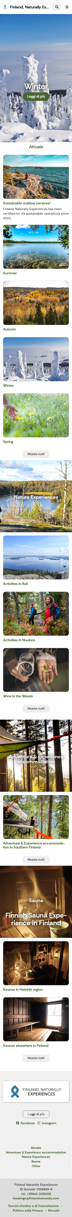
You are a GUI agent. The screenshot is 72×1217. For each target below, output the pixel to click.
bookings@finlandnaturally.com (36, 1198)
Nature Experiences (36, 1157)
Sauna (35, 1161)
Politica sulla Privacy (28, 1210)
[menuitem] (57, 7)
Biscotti (53, 1210)
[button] (5, 78)
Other (36, 1166)
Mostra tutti (36, 454)
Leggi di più (36, 96)
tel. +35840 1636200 (36, 1194)
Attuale (36, 1148)
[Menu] (67, 7)
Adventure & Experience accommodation (36, 1152)
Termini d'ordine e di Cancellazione (33, 1206)
